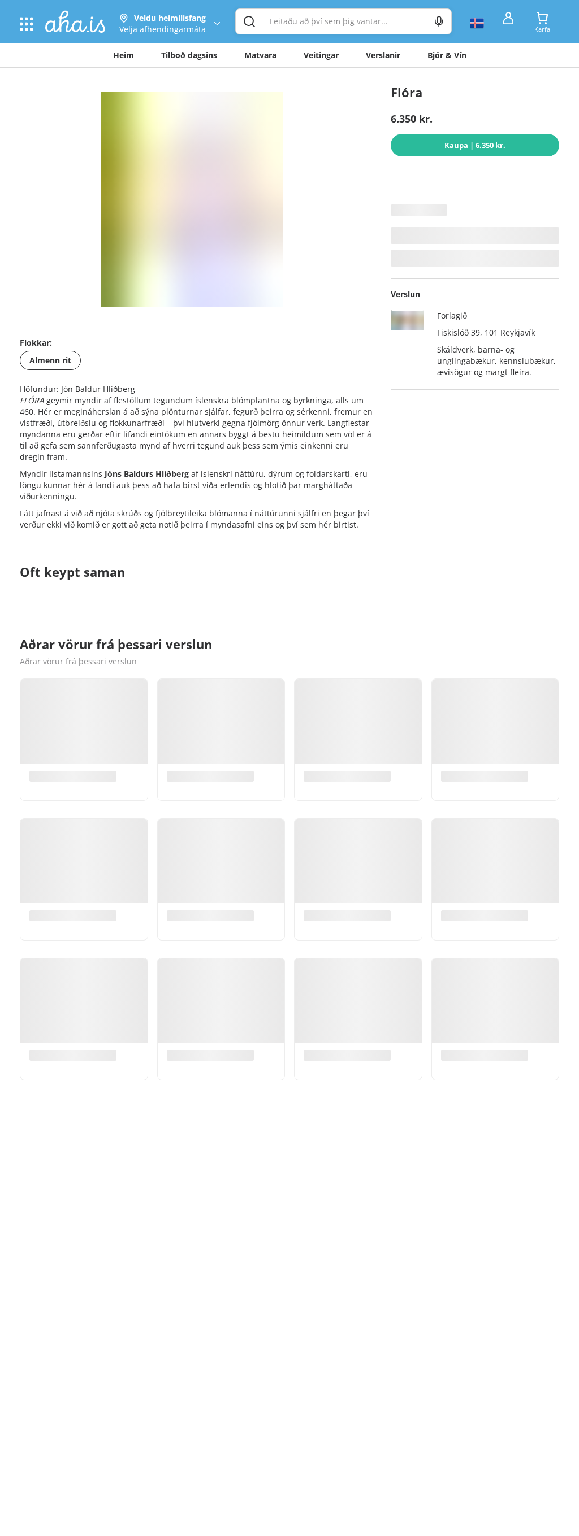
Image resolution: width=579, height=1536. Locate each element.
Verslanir (383, 55)
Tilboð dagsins (189, 55)
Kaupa (474, 145)
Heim (123, 55)
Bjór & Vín (446, 55)
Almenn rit (50, 360)
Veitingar (321, 55)
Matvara (260, 55)
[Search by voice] (439, 21)
